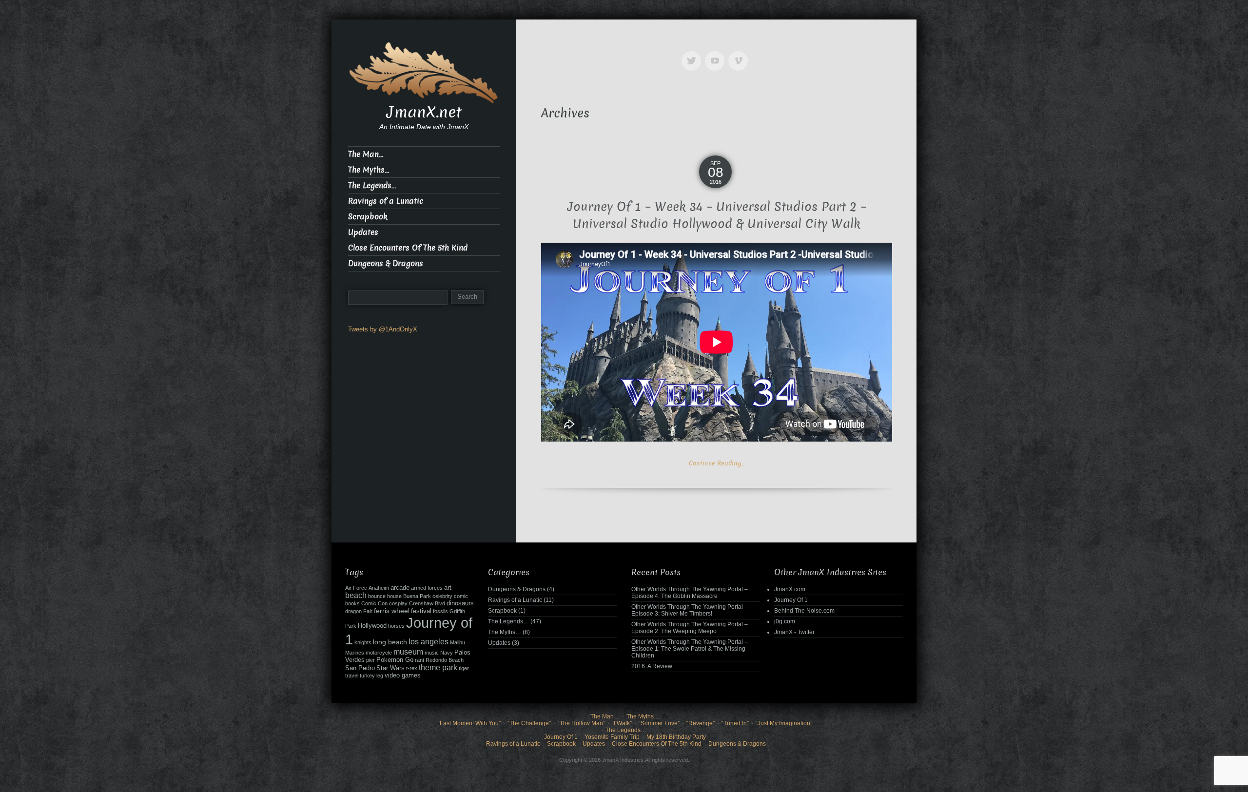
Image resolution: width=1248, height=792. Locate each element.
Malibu (457, 642)
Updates (363, 232)
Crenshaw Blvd (427, 603)
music (432, 653)
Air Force (356, 588)
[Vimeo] (740, 54)
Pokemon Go (394, 660)
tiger (464, 668)
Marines (354, 653)
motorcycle (379, 653)
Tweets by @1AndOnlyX (382, 329)
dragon (353, 611)
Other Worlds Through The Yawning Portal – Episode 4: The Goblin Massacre (689, 592)
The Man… (365, 154)
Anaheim (379, 588)
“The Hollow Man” (581, 723)
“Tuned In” (735, 723)
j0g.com (784, 621)
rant (419, 660)
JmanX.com (789, 589)
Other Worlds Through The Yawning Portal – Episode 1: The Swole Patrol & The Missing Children (689, 648)
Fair (367, 611)
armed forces (427, 588)
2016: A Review (651, 666)
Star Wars (390, 668)
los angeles (428, 641)
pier (370, 660)
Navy (446, 653)
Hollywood (372, 625)
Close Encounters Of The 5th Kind (408, 248)
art (447, 587)
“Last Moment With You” (469, 723)
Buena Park (417, 596)
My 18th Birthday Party (676, 737)
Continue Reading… (716, 463)
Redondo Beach (445, 660)
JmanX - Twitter (794, 632)
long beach (390, 642)
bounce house (385, 596)
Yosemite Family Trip (612, 737)
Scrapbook (368, 217)
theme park (438, 667)
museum (408, 652)
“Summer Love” (659, 723)
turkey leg (371, 675)
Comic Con (374, 603)
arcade (400, 587)
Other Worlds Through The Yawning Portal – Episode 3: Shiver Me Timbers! (689, 610)
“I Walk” (622, 723)
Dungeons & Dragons (385, 263)
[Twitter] (693, 54)
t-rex (411, 668)
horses (396, 626)
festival (421, 611)
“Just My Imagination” (784, 723)
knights (362, 642)
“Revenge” (700, 723)
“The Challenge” (529, 723)
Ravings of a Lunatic (385, 201)
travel (351, 675)
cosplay (398, 603)
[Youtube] (716, 54)
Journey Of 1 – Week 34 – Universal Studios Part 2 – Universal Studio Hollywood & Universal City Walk (716, 215)
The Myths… (368, 170)
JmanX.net (424, 112)
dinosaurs (460, 603)
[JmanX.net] (424, 72)
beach (356, 595)
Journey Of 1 (791, 600)
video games (403, 675)
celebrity (442, 596)
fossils (440, 611)
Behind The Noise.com (804, 610)
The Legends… (372, 185)
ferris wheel (392, 611)
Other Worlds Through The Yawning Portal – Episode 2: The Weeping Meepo (689, 628)
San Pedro (360, 668)
